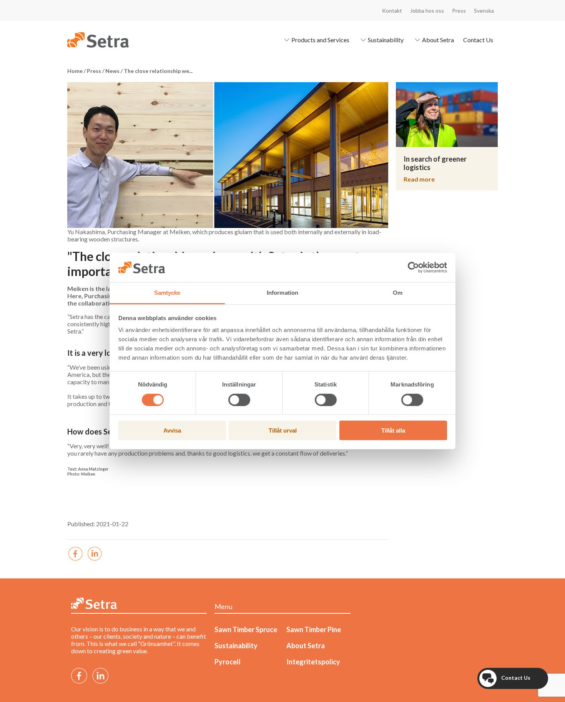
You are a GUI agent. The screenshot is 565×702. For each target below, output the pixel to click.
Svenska (484, 10)
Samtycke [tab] (167, 292)
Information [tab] (282, 292)
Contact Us (478, 40)
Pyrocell (227, 661)
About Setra (438, 39)
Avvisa (172, 430)
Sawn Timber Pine (313, 629)
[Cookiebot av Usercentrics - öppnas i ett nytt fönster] (413, 267)
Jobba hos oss (427, 10)
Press (459, 10)
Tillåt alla (393, 430)
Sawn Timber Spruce (245, 629)
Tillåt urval (283, 430)
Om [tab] (397, 292)
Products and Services (320, 39)
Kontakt (392, 10)
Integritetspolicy (313, 661)
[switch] (239, 399)
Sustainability (386, 39)
